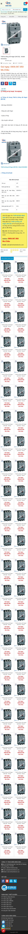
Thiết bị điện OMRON (8, 900)
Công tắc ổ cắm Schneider (9, 910)
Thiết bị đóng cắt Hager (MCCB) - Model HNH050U (20, 823)
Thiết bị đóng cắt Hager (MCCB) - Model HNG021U (20, 450)
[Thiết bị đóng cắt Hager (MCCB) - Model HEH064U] (7, 515)
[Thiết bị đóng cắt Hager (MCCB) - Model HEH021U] (20, 540)
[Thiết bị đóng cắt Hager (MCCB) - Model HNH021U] (20, 739)
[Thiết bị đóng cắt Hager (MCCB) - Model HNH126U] (7, 689)
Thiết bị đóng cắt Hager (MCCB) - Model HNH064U (7, 724)
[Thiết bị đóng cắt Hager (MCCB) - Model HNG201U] (7, 366)
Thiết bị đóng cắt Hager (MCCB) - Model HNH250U (7, 774)
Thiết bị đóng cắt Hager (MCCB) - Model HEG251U (7, 276)
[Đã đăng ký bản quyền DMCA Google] (5, 928)
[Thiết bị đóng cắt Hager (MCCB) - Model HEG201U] (20, 267)
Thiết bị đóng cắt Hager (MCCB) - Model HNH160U (20, 774)
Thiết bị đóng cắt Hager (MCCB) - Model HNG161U (20, 376)
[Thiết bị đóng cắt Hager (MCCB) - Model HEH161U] (20, 466)
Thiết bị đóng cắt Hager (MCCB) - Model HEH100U (20, 600)
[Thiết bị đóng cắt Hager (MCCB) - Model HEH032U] (7, 640)
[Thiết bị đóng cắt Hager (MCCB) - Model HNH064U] (7, 714)
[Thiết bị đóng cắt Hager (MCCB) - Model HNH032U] (7, 838)
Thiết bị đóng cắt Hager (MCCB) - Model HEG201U (20, 276)
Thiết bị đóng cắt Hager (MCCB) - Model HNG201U (7, 376)
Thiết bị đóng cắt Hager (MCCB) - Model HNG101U (20, 401)
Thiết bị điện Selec (7, 902)
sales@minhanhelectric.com (12, 869)
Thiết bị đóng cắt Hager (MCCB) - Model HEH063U (7, 624)
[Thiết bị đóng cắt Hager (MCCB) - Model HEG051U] (7, 341)
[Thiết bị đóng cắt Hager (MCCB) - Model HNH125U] (7, 789)
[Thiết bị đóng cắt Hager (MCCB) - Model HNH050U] (20, 814)
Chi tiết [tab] (3, 88)
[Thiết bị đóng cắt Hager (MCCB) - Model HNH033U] (7, 739)
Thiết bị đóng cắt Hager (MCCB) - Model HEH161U (20, 475)
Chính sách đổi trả (7, 924)
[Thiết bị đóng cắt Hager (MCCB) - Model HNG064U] (7, 416)
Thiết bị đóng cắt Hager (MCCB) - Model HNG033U (7, 450)
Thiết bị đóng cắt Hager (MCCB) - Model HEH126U (7, 500)
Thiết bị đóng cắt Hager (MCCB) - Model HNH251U (7, 674)
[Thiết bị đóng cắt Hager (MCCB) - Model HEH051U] (20, 515)
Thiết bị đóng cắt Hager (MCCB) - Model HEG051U (7, 351)
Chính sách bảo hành (8, 922)
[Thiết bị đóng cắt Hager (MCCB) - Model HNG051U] (20, 416)
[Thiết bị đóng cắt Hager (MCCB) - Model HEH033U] (7, 540)
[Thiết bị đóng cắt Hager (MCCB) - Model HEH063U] (7, 615)
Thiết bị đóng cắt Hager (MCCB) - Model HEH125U (7, 600)
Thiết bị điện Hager (7, 898)
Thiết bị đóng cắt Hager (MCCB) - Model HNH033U (7, 749)
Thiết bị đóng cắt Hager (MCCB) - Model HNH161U (20, 674)
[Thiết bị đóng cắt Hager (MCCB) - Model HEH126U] (7, 490)
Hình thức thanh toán (8, 918)
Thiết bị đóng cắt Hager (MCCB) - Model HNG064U (7, 426)
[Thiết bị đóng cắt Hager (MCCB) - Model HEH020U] (20, 640)
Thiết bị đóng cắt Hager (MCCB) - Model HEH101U (20, 500)
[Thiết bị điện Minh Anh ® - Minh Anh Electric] (12, 4)
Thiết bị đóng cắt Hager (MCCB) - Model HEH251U (7, 475)
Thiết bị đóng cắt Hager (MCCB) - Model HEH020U (20, 649)
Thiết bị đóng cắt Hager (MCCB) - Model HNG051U (20, 426)
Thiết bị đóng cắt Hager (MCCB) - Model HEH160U (20, 575)
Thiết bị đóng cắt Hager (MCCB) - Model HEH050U (20, 624)
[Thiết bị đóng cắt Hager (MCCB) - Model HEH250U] (7, 565)
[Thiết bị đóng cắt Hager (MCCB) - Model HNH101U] (20, 689)
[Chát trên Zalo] (3, 922)
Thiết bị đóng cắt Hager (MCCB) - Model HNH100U (20, 798)
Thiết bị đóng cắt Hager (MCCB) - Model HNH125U (7, 798)
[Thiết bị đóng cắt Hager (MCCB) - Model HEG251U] (7, 267)
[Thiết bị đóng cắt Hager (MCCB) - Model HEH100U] (20, 590)
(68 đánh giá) (8, 60)
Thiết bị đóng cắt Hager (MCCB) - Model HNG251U (20, 351)
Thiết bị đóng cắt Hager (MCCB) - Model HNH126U (7, 699)
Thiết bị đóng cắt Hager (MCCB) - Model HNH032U (7, 848)
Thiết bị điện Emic (7, 904)
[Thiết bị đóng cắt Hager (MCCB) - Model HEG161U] (7, 292)
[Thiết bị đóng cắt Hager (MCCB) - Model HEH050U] (20, 615)
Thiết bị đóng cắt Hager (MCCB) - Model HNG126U (7, 401)
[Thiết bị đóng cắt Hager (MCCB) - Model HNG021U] (20, 441)
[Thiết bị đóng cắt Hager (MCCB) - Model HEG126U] (20, 292)
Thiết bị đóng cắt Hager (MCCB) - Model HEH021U (20, 550)
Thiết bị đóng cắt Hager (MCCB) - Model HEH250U (7, 575)
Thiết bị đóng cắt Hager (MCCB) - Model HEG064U (20, 326)
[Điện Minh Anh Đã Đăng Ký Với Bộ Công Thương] (14, 887)
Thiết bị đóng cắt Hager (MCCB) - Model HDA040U (14, 167)
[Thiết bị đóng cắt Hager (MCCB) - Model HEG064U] (20, 316)
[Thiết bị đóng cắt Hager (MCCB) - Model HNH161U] (20, 664)
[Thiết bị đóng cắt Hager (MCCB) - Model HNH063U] (7, 814)
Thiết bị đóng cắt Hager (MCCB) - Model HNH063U (7, 823)
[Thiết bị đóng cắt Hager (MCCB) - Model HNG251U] (20, 341)
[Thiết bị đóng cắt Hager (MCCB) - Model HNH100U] (20, 789)
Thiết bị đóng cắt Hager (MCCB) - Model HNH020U (20, 848)
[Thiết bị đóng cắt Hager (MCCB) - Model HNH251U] (7, 664)
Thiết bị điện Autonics (8, 906)
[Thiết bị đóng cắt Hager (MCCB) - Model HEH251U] (7, 466)
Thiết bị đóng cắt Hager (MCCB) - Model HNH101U (20, 699)
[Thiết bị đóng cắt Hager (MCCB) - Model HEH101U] (20, 490)
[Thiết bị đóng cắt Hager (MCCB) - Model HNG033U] (7, 441)
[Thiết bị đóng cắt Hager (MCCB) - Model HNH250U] (7, 764)
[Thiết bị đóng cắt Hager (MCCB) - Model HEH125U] (7, 590)
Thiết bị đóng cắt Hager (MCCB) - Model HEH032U (7, 649)
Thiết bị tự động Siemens (9, 897)
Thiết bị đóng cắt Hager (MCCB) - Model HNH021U (20, 749)
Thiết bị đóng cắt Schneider (9, 908)
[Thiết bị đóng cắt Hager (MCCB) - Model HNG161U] (20, 366)
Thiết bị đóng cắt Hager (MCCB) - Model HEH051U (20, 525)
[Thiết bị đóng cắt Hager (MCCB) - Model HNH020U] (20, 838)
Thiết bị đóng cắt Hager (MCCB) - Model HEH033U (7, 550)
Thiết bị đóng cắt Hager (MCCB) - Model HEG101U (7, 326)
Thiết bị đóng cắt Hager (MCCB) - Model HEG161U (7, 301)
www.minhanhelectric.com (13, 871)
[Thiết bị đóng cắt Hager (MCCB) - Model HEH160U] (20, 565)
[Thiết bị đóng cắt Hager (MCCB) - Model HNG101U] (20, 391)
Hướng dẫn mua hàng (8, 920)
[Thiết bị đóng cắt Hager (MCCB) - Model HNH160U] (20, 764)
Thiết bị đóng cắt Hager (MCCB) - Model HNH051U (20, 724)
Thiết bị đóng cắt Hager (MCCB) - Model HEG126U (20, 301)
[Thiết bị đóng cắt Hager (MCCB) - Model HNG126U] (7, 391)
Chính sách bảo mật (8, 925)
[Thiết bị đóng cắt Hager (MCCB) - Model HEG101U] (7, 316)
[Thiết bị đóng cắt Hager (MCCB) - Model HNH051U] (20, 714)
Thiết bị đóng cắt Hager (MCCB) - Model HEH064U (7, 525)
